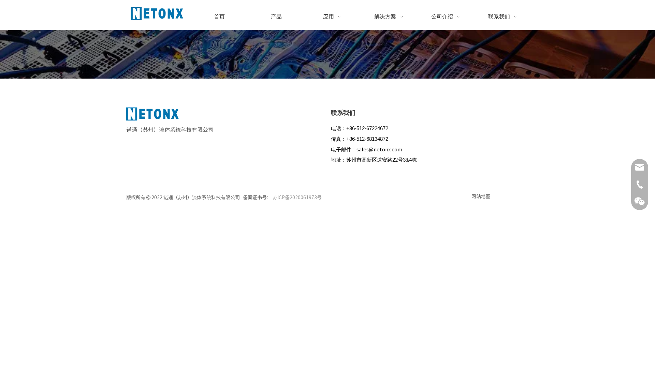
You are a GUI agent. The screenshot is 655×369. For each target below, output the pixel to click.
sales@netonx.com (379, 149)
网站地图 (481, 196)
